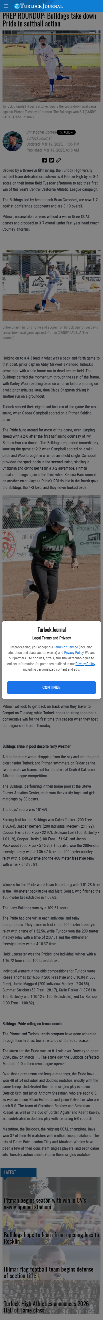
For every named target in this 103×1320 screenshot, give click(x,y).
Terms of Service (66, 647)
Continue (51, 687)
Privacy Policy (74, 653)
